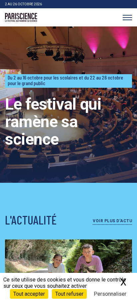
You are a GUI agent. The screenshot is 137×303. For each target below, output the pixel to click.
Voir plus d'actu (112, 221)
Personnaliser (110, 294)
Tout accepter (29, 294)
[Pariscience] (21, 17)
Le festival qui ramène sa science (53, 122)
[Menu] (127, 17)
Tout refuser (69, 294)
